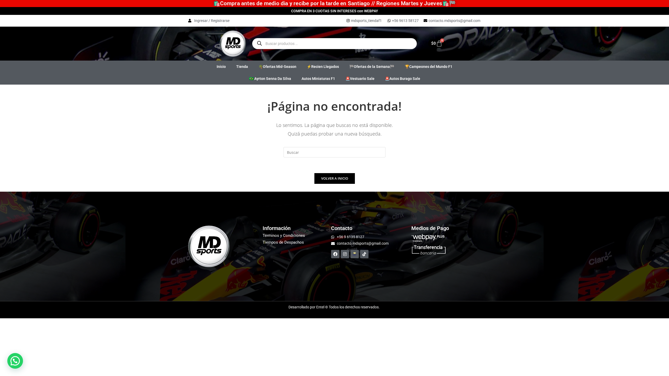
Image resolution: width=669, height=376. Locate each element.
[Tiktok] (364, 254)
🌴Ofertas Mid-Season (277, 66)
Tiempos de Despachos (283, 242)
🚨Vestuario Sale (359, 79)
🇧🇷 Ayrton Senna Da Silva (270, 79)
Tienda (242, 66)
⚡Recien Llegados (323, 66)
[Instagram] (345, 254)
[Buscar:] (334, 151)
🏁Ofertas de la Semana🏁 (371, 66)
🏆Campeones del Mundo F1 (428, 66)
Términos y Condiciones (284, 235)
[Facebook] (335, 254)
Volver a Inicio (334, 178)
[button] (15, 361)
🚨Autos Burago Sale (402, 79)
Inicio (221, 66)
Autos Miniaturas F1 (318, 79)
